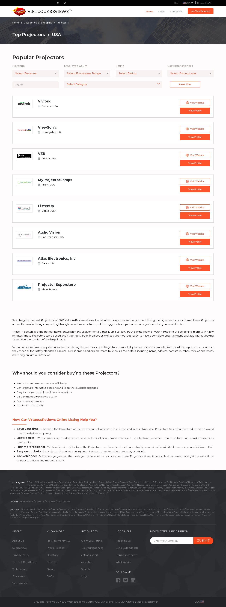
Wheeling (21, 517)
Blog (176, 3)
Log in (161, 11)
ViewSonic (47, 127)
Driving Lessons (97, 490)
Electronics (57, 485)
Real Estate (134, 482)
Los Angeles (127, 512)
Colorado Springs (137, 509)
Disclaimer (18, 576)
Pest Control (174, 485)
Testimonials (19, 569)
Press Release (55, 547)
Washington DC (34, 517)
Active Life (197, 485)
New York (40, 515)
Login (84, 576)
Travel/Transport (34, 485)
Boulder (80, 509)
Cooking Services (45, 493)
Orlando (63, 515)
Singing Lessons (47, 490)
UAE (59, 501)
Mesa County (175, 512)
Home (149, 11)
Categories (176, 11)
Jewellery (102, 493)
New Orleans (52, 515)
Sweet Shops (182, 490)
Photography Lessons (28, 490)
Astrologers (65, 488)
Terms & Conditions (24, 562)
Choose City (203, 3)
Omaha (72, 515)
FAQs (50, 576)
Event (206, 485)
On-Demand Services (177, 482)
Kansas (101, 512)
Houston (55, 512)
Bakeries (72, 493)
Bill (200, 482)
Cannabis (77, 482)
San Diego (145, 515)
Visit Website (197, 102)
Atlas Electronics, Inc (57, 259)
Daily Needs (137, 485)
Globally (24, 501)
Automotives (95, 485)
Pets (128, 485)
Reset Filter (185, 84)
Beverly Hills (91, 509)
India (37, 501)
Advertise (87, 562)
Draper (198, 509)
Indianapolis (78, 512)
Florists (32, 493)
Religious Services (80, 490)
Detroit (206, 509)
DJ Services (93, 488)
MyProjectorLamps (55, 180)
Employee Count (75, 65)
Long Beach (140, 512)
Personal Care (105, 482)
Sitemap (52, 562)
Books (171, 490)
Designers (193, 482)
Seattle (135, 515)
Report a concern (127, 554)
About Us (18, 540)
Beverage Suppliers (198, 490)
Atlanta (24, 509)
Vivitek (44, 101)
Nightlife (106, 485)
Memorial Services (18, 488)
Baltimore (103, 509)
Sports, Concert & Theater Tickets (43, 488)
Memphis (162, 512)
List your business (92, 547)
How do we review (58, 540)
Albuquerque (44, 509)
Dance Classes (63, 490)
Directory (52, 554)
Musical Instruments (173, 488)
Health (207, 482)
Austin (33, 509)
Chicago (124, 509)
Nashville (14, 515)
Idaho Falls (65, 512)
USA (31, 501)
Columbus (161, 509)
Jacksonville (90, 512)
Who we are (19, 583)
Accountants (61, 493)
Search (85, 569)
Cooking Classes (79, 488)
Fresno (34, 512)
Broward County (67, 509)
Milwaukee (195, 512)
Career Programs (118, 488)
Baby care (162, 490)
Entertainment (71, 485)
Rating (120, 65)
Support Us (19, 547)
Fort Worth (44, 512)
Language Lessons (136, 488)
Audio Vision (49, 232)
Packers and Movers (87, 493)
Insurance (189, 488)
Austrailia (50, 501)
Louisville (152, 512)
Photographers (90, 482)
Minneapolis (207, 512)
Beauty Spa (150, 490)
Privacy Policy (20, 554)
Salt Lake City (124, 515)
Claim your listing (91, 540)
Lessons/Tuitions (154, 488)
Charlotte (151, 509)
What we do (123, 562)
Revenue (18, 65)
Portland (90, 515)
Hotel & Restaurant (156, 482)
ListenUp (46, 206)
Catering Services (115, 490)
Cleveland (172, 509)
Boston (55, 509)
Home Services (151, 485)
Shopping (186, 485)
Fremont (25, 512)
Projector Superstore (57, 285)
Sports (199, 488)
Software (31, 482)
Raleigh (113, 515)
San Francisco (158, 515)
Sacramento (190, 515)
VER (41, 154)
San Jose (170, 515)
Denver (189, 509)
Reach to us (123, 540)
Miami (185, 512)
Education (41, 482)
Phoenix (81, 515)
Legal (143, 482)
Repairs (163, 485)
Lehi (119, 512)
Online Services (120, 482)
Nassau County (27, 515)
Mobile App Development (60, 482)
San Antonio (204, 515)
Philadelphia (102, 515)
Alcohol (47, 485)
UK (42, 501)
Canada (66, 501)
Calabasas (114, 509)
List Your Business (200, 11)
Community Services (134, 490)
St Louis (179, 515)
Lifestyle (83, 485)
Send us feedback (127, 547)
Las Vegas (110, 512)
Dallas (182, 509)
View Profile (195, 110)
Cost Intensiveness (180, 65)
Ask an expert (89, 554)
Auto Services (118, 485)
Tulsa (12, 517)
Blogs (50, 569)
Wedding (104, 488)
